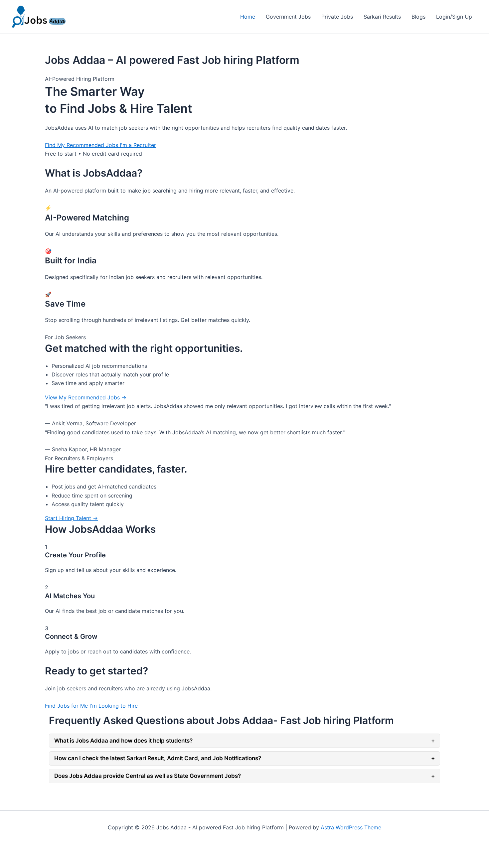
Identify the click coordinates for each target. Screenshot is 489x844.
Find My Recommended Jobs (82, 145)
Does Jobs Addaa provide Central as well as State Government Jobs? (244, 776)
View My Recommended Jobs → (85, 397)
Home (247, 16)
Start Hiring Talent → (71, 518)
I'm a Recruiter (138, 145)
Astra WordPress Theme (351, 827)
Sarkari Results (382, 16)
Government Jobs (288, 16)
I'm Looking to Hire (113, 705)
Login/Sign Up (454, 16)
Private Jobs (337, 16)
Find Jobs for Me (66, 705)
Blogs (418, 16)
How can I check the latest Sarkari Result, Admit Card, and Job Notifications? (244, 758)
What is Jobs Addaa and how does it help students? (244, 740)
